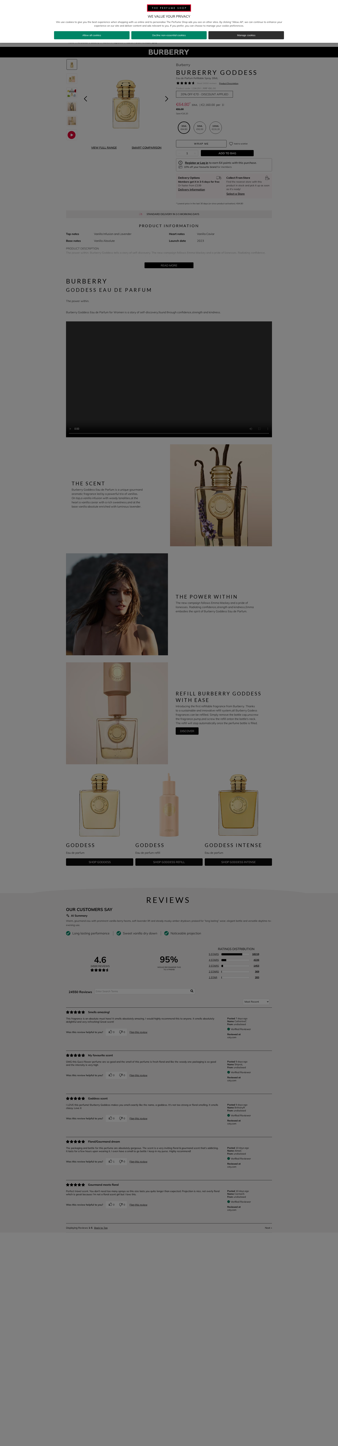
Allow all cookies (91, 35)
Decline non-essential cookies (169, 35)
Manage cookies (246, 35)
